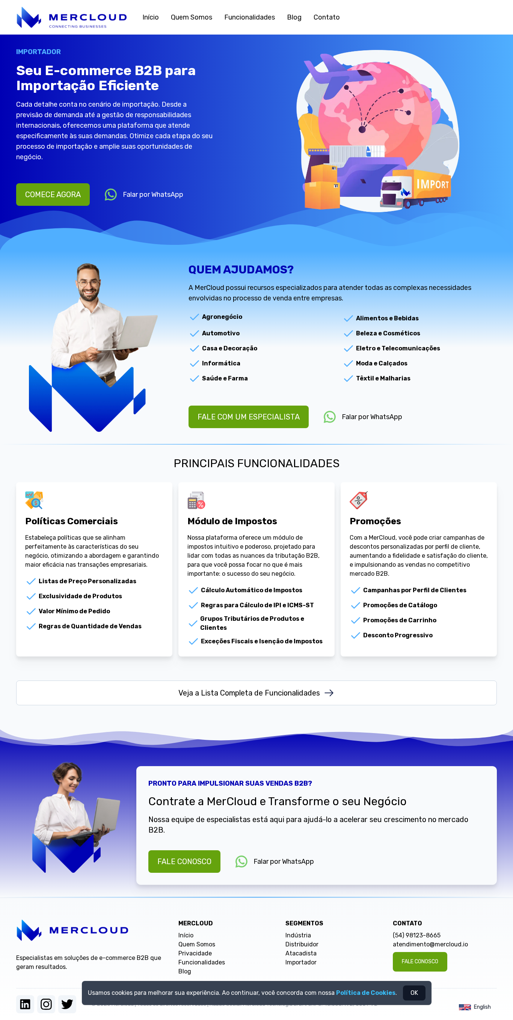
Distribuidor (301, 944)
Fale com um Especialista (249, 416)
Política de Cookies (365, 992)
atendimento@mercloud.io (430, 944)
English (482, 1007)
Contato (327, 17)
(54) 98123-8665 (417, 935)
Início (150, 17)
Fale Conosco (184, 861)
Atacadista (301, 953)
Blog (294, 17)
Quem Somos (191, 17)
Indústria (298, 935)
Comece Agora (53, 194)
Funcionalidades (249, 17)
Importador (301, 962)
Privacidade (195, 953)
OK (414, 992)
